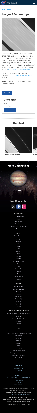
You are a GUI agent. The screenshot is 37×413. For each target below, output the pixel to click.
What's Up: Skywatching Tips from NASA (18, 333)
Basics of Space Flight (18, 350)
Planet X (18, 279)
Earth (18, 246)
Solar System (18, 214)
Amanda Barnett (23, 397)
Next (33, 180)
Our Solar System (18, 216)
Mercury (18, 241)
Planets (18, 233)
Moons (18, 283)
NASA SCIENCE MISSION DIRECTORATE (18, 378)
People (18, 340)
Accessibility (18, 385)
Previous (4, 180)
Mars (18, 248)
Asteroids (18, 321)
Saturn (18, 253)
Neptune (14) (18, 304)
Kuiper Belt (18, 221)
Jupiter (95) (18, 296)
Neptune (18, 258)
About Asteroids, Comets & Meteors (18, 313)
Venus (18, 243)
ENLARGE (7, 92)
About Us (18, 366)
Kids (18, 345)
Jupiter (18, 190)
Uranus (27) (18, 301)
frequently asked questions (22, 75)
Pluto (18, 264)
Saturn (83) (18, 299)
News (18, 331)
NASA (2, 3)
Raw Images (6, 10)
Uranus (18, 256)
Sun (18, 219)
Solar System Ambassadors (18, 353)
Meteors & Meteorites (18, 319)
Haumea (18, 271)
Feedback (18, 370)
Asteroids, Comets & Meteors (18, 311)
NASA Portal (18, 380)
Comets (18, 323)
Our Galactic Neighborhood (10, 7)
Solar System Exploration (10, 3)
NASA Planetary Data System (19, 69)
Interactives (18, 348)
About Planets (18, 236)
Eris (18, 274)
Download (10, 110)
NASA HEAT (18, 358)
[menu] (34, 3)
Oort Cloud (18, 224)
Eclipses (18, 229)
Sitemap (18, 382)
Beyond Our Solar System (18, 226)
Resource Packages (18, 355)
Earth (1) (18, 291)
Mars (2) (18, 294)
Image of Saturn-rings (12, 154)
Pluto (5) (18, 306)
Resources (18, 335)
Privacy (18, 373)
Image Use (18, 375)
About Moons (18, 286)
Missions (18, 343)
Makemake (18, 269)
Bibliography (18, 368)
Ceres (18, 266)
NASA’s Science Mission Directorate (18, 394)
